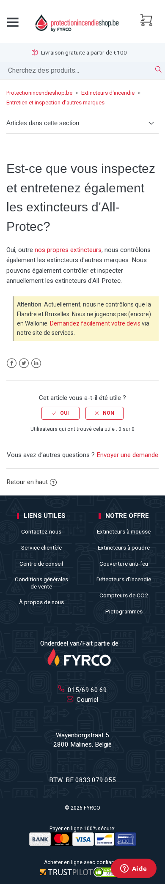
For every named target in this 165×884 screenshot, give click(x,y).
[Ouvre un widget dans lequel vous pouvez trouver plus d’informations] (133, 869)
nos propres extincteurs (68, 250)
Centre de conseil (41, 563)
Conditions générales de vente (41, 582)
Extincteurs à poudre (124, 547)
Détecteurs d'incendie (123, 579)
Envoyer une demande (127, 455)
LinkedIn (36, 363)
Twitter (24, 363)
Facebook (11, 363)
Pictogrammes (124, 611)
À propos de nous (41, 602)
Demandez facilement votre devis (95, 323)
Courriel (86, 699)
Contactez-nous (41, 531)
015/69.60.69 (86, 690)
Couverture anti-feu (123, 563)
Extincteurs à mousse (124, 531)
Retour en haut (27, 482)
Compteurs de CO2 (123, 595)
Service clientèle (41, 547)
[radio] (60, 413)
